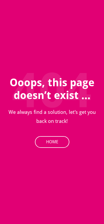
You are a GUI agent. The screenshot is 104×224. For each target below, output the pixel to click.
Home (52, 141)
